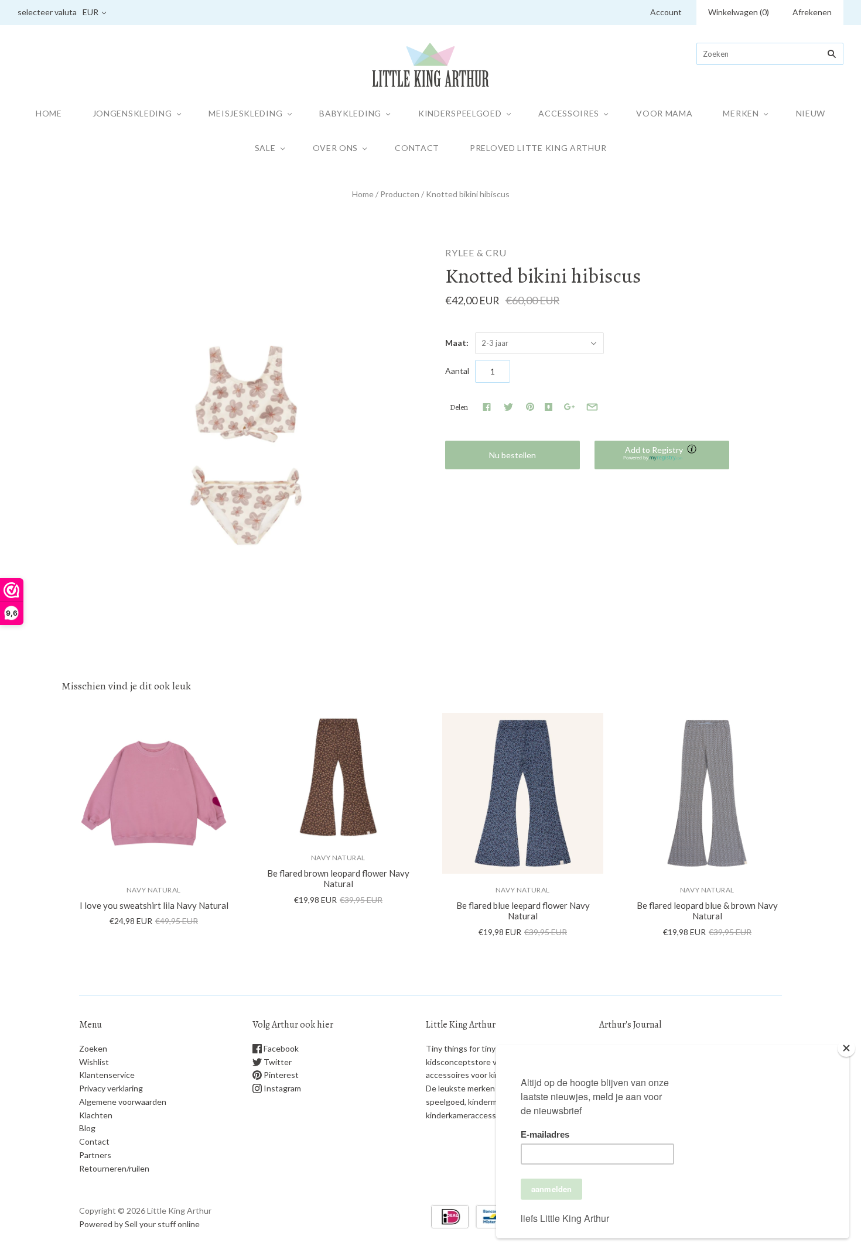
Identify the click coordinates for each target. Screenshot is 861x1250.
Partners (95, 1155)
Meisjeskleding (245, 113)
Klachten (95, 1115)
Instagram (281, 1088)
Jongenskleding (132, 113)
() (738, 12)
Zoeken (93, 1048)
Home (49, 113)
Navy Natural (154, 889)
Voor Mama (664, 113)
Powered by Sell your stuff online (139, 1224)
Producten (399, 194)
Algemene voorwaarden (122, 1102)
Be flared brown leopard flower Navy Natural (338, 879)
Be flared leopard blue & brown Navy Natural (707, 911)
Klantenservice (107, 1075)
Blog (87, 1128)
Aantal (457, 371)
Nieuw (811, 113)
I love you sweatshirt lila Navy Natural (154, 905)
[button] (661, 455)
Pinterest (280, 1075)
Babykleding (350, 113)
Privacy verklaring (111, 1088)
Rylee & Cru (476, 252)
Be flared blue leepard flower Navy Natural (523, 911)
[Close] (846, 1048)
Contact (417, 148)
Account (666, 12)
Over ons (335, 148)
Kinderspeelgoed (460, 113)
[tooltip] (693, 450)
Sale (265, 148)
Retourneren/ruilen (114, 1168)
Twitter (277, 1062)
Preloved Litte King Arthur (538, 148)
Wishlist (94, 1062)
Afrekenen (812, 12)
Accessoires (568, 113)
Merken (740, 113)
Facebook (280, 1048)
